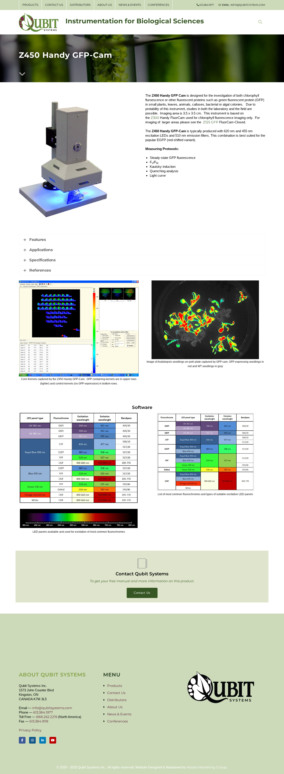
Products (30, 4)
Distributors (80, 4)
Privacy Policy (30, 730)
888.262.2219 (46, 717)
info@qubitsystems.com (248, 4)
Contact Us (54, 4)
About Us (104, 4)
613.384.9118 (39, 721)
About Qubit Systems (52, 675)
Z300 (155, 118)
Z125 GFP (210, 122)
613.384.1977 (206, 4)
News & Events (130, 4)
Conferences (158, 4)
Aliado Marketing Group (207, 767)
